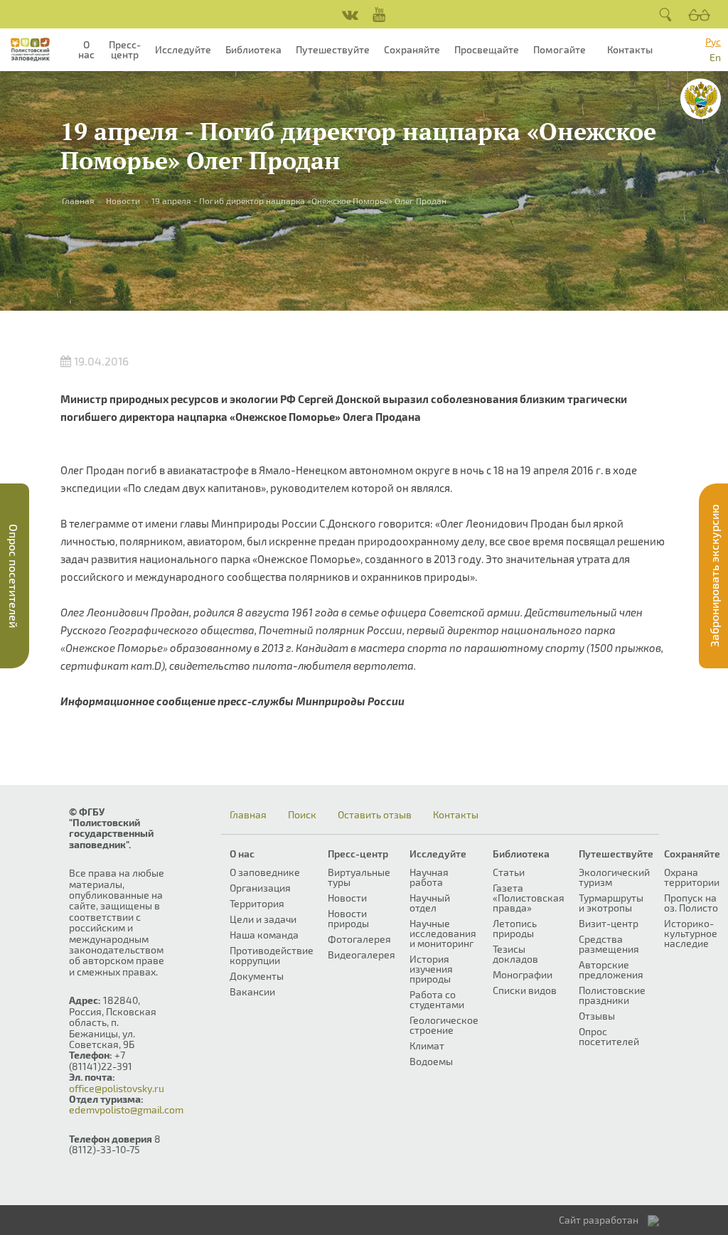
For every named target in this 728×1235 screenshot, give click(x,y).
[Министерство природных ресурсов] (700, 98)
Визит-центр (608, 923)
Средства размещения (609, 944)
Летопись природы (515, 928)
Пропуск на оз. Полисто (691, 903)
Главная (248, 815)
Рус (713, 42)
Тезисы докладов (515, 954)
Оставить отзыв (375, 815)
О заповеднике (265, 872)
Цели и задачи (263, 919)
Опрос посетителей (609, 1036)
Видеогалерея (361, 954)
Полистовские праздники (612, 995)
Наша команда (264, 935)
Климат (427, 1045)
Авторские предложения (611, 969)
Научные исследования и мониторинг (443, 933)
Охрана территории (691, 877)
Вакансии (252, 991)
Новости (123, 200)
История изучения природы (431, 969)
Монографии (522, 974)
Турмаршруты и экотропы (611, 903)
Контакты (630, 49)
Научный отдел (430, 903)
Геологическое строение (444, 1025)
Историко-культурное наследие (690, 933)
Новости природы (348, 918)
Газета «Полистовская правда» (528, 898)
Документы (257, 976)
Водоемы (431, 1061)
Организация (260, 888)
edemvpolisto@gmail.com (126, 1109)
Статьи (509, 872)
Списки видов (525, 990)
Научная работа (429, 877)
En (715, 57)
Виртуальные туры (359, 877)
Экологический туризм (614, 877)
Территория (257, 903)
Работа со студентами (437, 999)
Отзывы (597, 1016)
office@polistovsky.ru (116, 1088)
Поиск (302, 815)
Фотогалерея (359, 939)
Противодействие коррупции (272, 955)
